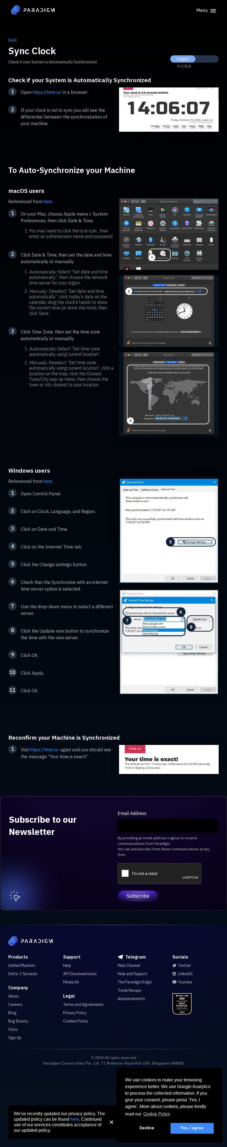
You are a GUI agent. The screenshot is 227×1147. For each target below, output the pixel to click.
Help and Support (133, 973)
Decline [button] (147, 1128)
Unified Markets (21, 965)
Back (12, 40)
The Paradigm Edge (135, 982)
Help (67, 965)
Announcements (131, 998)
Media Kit (71, 982)
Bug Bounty (18, 1021)
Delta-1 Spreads (22, 973)
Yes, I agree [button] (192, 1128)
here (47, 201)
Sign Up (14, 1037)
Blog (12, 1012)
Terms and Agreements (83, 1004)
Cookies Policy (75, 1021)
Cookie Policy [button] (156, 1114)
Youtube (185, 982)
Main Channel (129, 965)
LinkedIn (185, 973)
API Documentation (80, 973)
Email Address (132, 813)
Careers (15, 1004)
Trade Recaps (129, 990)
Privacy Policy (75, 1012)
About (13, 996)
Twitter (184, 965)
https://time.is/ (47, 92)
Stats (13, 1029)
